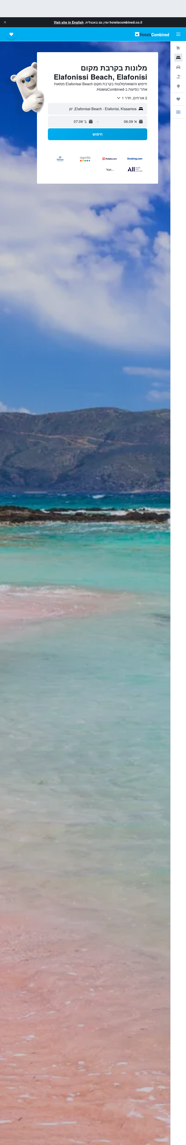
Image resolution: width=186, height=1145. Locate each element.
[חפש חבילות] (178, 76)
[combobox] (131, 98)
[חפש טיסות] (178, 48)
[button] (5, 22)
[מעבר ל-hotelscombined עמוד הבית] (152, 34)
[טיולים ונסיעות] (178, 99)
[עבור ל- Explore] (178, 86)
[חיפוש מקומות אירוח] (178, 57)
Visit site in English (69, 22)
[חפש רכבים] (178, 67)
